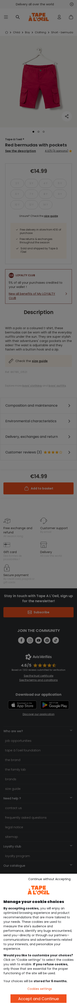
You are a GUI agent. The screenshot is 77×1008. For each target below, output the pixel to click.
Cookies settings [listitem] (39, 989)
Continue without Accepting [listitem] (49, 879)
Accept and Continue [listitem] (38, 998)
